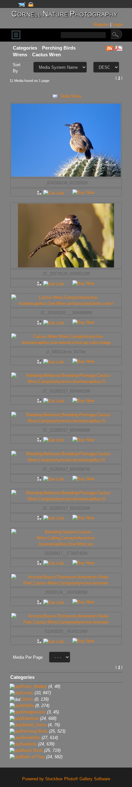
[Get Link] (53, 192)
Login (117, 24)
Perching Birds (59, 48)
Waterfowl (30, 718)
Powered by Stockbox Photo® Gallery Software (66, 778)
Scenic (27, 692)
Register (102, 24)
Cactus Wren (47, 54)
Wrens (21, 54)
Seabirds (29, 744)
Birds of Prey (33, 756)
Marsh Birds (32, 750)
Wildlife (27, 705)
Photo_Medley (34, 686)
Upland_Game (34, 724)
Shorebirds (30, 737)
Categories (25, 48)
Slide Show (70, 96)
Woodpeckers (33, 712)
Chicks (27, 699)
